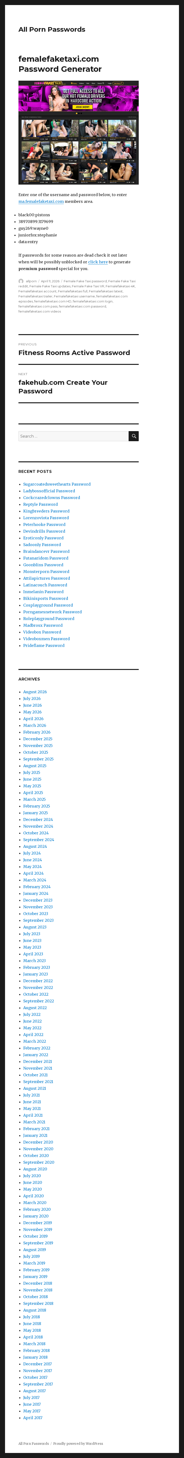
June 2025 (32, 779)
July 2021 (31, 1095)
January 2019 (35, 1276)
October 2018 (35, 1296)
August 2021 (34, 1088)
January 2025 (35, 812)
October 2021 (35, 1074)
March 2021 (34, 1122)
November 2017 (37, 1370)
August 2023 (34, 927)
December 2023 (37, 900)
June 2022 (32, 1021)
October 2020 (36, 1155)
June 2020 (32, 1182)
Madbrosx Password (43, 625)
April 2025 (33, 792)
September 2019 (38, 1243)
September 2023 (38, 920)
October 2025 (35, 752)
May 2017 (31, 1411)
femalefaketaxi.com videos (39, 311)
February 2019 (36, 1269)
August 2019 (34, 1249)
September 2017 (38, 1384)
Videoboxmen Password (46, 638)
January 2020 (36, 1216)
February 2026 (37, 732)
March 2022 (34, 1041)
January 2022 (35, 1054)
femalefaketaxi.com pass (38, 306)
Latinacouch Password (45, 585)
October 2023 (35, 913)
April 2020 (33, 1195)
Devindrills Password (44, 531)
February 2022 (36, 1048)
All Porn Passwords (51, 29)
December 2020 (38, 1142)
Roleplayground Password (48, 618)
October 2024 (36, 833)
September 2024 (38, 839)
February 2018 (36, 1350)
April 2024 (33, 873)
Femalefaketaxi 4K (120, 286)
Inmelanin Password (43, 591)
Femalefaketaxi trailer (35, 296)
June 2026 (32, 705)
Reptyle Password (40, 504)
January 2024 (35, 893)
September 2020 (38, 1162)
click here (98, 261)
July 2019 (31, 1256)
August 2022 (35, 1007)
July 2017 (31, 1397)
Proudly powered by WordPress (78, 1444)
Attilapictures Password (46, 578)
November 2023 (38, 906)
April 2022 (33, 1034)
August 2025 (34, 765)
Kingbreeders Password (46, 511)
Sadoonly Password (42, 544)
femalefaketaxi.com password (82, 306)
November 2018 (37, 1290)
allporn (31, 281)
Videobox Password (42, 632)
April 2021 (33, 1115)
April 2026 (33, 718)
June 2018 (32, 1323)
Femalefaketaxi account (37, 291)
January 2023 (35, 974)
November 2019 (37, 1229)
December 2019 (37, 1222)
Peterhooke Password (44, 524)
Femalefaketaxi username (74, 296)
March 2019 (34, 1263)
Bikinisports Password (45, 598)
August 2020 (35, 1169)
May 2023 (32, 947)
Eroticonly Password (43, 538)
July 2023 (31, 933)
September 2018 (38, 1303)
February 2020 (37, 1209)
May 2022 (32, 1027)
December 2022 (38, 980)
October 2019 (35, 1236)
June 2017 (32, 1404)
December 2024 (38, 819)
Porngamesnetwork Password (52, 611)
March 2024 (34, 880)
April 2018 (33, 1337)
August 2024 (35, 846)
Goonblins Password (43, 564)
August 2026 (35, 691)
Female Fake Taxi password (85, 281)
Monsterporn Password (46, 571)
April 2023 (33, 954)
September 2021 (38, 1081)
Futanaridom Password (45, 558)
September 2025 (38, 759)
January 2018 (35, 1357)
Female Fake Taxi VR (88, 286)
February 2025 (36, 806)
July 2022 (31, 1014)
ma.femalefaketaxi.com (41, 201)
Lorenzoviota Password (46, 517)
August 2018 (34, 1310)
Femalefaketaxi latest (106, 291)
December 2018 (37, 1283)
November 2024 (38, 826)
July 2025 (31, 772)
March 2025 (34, 799)
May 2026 (32, 712)
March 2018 (34, 1343)
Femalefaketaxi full (72, 291)
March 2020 (34, 1202)
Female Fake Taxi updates (49, 286)
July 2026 (32, 698)
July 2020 (32, 1175)
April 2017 (32, 1417)
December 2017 (37, 1364)
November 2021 (37, 1068)
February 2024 (37, 886)
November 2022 (38, 987)
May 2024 (32, 866)
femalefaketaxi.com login (93, 301)
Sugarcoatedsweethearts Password (57, 484)
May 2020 (32, 1189)
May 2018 (32, 1330)
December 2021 (37, 1061)
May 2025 (32, 785)
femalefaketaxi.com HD (52, 301)
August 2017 (34, 1390)
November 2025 (38, 745)
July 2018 (31, 1316)
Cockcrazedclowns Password (51, 497)
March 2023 (34, 960)
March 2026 (34, 725)
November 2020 (38, 1148)
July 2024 (32, 853)
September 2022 (38, 1001)
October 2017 (35, 1377)
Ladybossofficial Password (49, 490)
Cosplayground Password (48, 605)
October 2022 (35, 994)
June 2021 (32, 1101)
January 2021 (35, 1135)
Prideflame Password (43, 645)
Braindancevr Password (46, 551)
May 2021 (32, 1108)
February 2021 (36, 1128)
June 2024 (32, 859)
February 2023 (36, 967)
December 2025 (37, 738)
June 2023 (32, 940)
